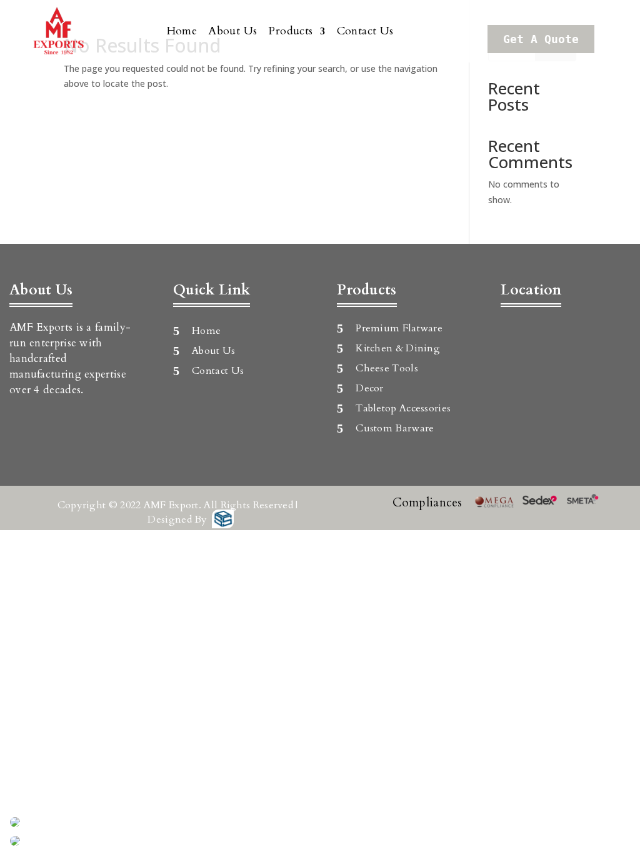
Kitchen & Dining (398, 348)
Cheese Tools (387, 368)
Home (182, 31)
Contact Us (365, 31)
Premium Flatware (399, 328)
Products (290, 31)
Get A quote (541, 39)
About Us (232, 31)
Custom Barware (395, 428)
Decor (370, 388)
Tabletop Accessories (403, 408)
